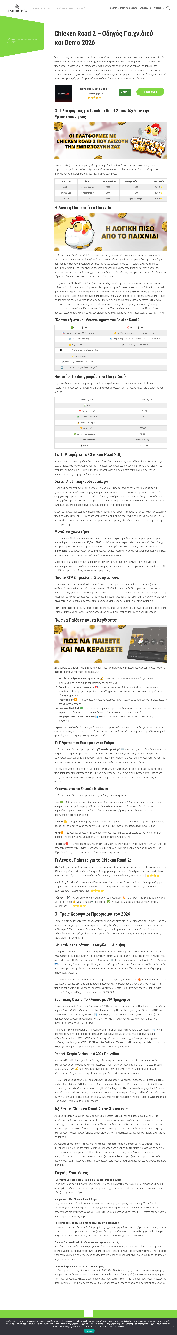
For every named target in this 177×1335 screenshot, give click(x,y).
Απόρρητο (159, 8)
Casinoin (12, 39)
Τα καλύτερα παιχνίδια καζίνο (123, 8)
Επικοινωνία (145, 8)
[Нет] (173, 1326)
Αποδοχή (89, 1331)
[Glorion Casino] (63, 101)
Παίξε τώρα (150, 91)
